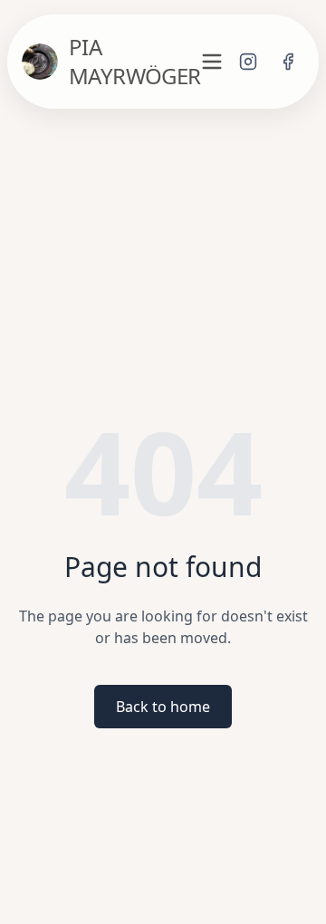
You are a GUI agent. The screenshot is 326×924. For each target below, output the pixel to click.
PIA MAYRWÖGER (135, 62)
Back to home (163, 707)
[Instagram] (248, 61)
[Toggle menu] (212, 62)
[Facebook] (288, 61)
